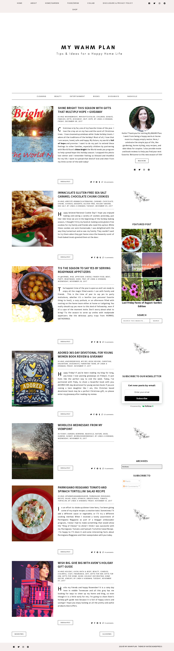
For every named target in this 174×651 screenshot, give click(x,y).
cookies (69, 204)
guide (80, 576)
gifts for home (69, 576)
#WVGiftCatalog (87, 117)
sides (78, 279)
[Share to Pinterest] (97, 182)
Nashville (132, 96)
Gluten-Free (89, 204)
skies (105, 434)
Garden (71, 434)
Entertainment (77, 96)
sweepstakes (93, 498)
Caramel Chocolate (103, 201)
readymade (69, 279)
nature (98, 434)
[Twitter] (154, 3)
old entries (106, 634)
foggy (63, 434)
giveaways (74, 364)
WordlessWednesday (84, 436)
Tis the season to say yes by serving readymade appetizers (84, 270)
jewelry (69, 578)
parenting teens (88, 364)
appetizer (79, 277)
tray (84, 279)
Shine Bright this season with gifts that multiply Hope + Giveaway (84, 110)
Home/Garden (52, 3)
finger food (98, 277)
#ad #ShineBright (69, 117)
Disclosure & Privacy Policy (118, 3)
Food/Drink (73, 3)
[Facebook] (149, 3)
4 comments (109, 552)
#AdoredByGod (72, 361)
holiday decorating (94, 576)
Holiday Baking (103, 204)
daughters (63, 364)
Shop (74, 9)
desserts (78, 204)
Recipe (61, 498)
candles (104, 571)
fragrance (79, 574)
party (60, 279)
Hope (90, 119)
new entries (19, 634)
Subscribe (141, 398)
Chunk (61, 204)
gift (87, 574)
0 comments (109, 468)
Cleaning (41, 96)
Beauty (58, 96)
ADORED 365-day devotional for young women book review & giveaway (85, 354)
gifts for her (96, 574)
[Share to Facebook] (94, 182)
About (34, 3)
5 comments (109, 257)
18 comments (108, 182)
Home (19, 3)
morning (80, 434)
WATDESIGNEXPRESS (154, 646)
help (85, 119)
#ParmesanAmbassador (76, 496)
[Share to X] (91, 182)
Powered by (135, 406)
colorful (62, 574)
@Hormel (64, 277)
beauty (96, 571)
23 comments (108, 414)
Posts (127, 481)
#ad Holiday (66, 571)
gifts (69, 119)
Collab (91, 3)
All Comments (131, 486)
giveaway (77, 119)
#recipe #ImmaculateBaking (79, 201)
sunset (69, 436)
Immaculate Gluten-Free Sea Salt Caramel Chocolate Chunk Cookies (83, 194)
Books (96, 96)
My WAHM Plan (131, 646)
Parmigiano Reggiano (99, 496)
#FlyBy (84, 361)
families (61, 119)
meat (108, 277)
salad (68, 498)
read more (142, 161)
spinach (81, 498)
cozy (70, 574)
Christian (106, 361)
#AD (62, 201)
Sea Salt (62, 206)
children (100, 117)
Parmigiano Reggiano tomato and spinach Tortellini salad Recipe (82, 489)
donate (109, 117)
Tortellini (62, 501)
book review (95, 361)
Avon (75, 571)
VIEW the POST (65, 181)
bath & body (86, 571)
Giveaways (113, 96)
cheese (88, 277)
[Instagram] (159, 3)
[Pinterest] (165, 3)
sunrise (61, 436)
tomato (103, 498)
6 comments (109, 342)
